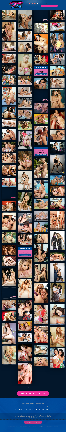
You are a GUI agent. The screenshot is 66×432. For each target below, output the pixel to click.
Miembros (27, 403)
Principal (23, 403)
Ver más (43, 403)
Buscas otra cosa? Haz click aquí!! (33, 422)
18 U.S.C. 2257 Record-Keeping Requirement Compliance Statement (42, 426)
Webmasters (25, 426)
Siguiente (44, 387)
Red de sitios (44, 3)
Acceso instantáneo (37, 403)
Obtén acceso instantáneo (49, 5)
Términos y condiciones (11, 426)
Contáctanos (29, 426)
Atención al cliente (19, 426)
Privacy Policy (56, 426)
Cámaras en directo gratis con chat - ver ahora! (33, 410)
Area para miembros (51, 3)
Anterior (22, 387)
